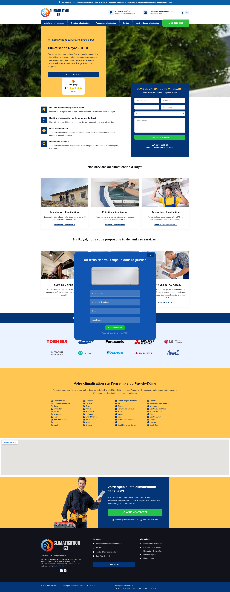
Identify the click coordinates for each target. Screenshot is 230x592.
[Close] (150, 255)
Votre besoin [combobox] (96, 320)
